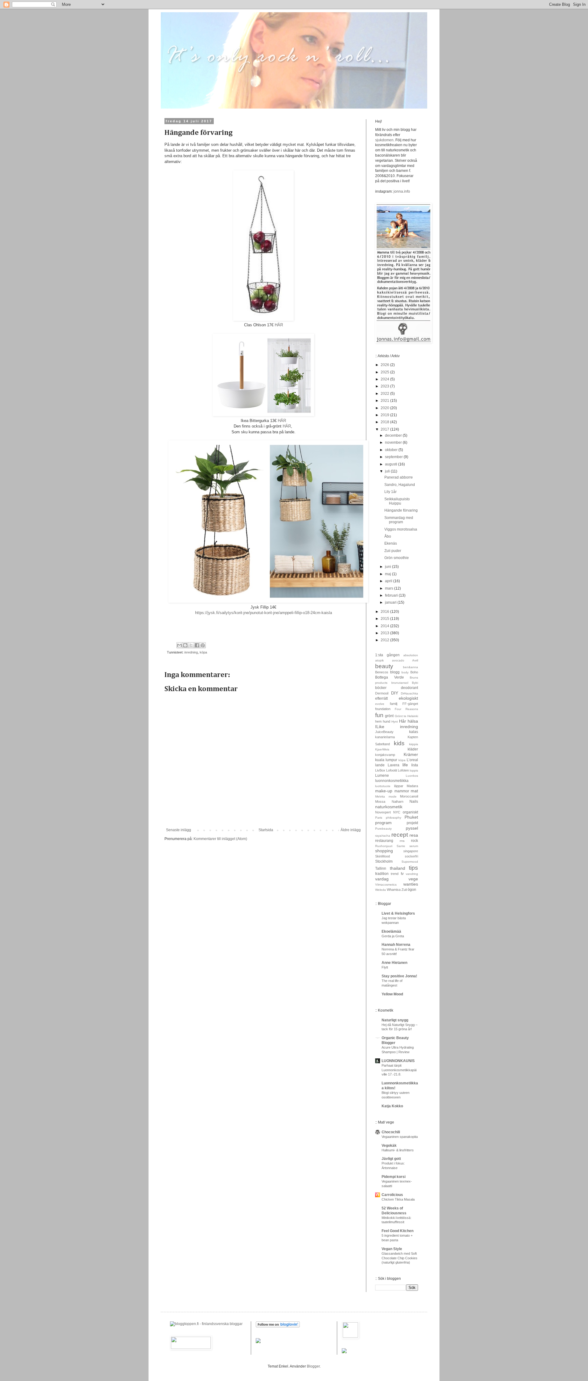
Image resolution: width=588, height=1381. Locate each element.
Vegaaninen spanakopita (400, 1136)
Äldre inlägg (351, 830)
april (389, 581)
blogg (395, 672)
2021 (385, 400)
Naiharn (397, 801)
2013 (385, 633)
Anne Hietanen (394, 963)
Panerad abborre (398, 477)
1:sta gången (387, 655)
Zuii (404, 889)
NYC (396, 812)
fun (379, 715)
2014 (385, 626)
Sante (401, 846)
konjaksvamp (385, 755)
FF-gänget (410, 703)
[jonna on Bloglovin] (278, 1326)
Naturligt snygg (395, 1020)
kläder (413, 749)
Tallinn (380, 868)
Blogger (313, 1366)
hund (386, 721)
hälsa (413, 721)
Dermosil (381, 693)
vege (413, 878)
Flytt (385, 967)
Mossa (380, 801)
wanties (410, 884)
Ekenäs (390, 543)
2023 (385, 386)
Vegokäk (389, 1145)
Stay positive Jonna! (399, 976)
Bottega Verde (389, 677)
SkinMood (382, 856)
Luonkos (412, 775)
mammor (401, 791)
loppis (414, 770)
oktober (391, 450)
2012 (385, 640)
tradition (382, 874)
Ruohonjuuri (383, 846)
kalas (413, 732)
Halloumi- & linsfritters (398, 1150)
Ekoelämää (391, 931)
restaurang (384, 841)
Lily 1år (390, 492)
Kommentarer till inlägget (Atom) (220, 839)
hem (378, 721)
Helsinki (412, 716)
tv (402, 874)
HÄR (279, 325)
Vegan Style (392, 1249)
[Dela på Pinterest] (203, 645)
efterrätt (381, 698)
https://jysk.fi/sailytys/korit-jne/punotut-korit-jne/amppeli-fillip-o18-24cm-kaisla (263, 612)
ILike (379, 726)
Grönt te (400, 716)
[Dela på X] (191, 645)
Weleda (380, 889)
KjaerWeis (382, 749)
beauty (384, 666)
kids (399, 743)
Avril (415, 660)
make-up (383, 790)
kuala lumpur (386, 760)
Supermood (409, 861)
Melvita (380, 796)
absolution (410, 655)
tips (413, 868)
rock (414, 841)
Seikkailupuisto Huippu (397, 501)
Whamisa (394, 889)
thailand (397, 868)
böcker (380, 688)
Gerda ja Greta (393, 936)
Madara (412, 786)
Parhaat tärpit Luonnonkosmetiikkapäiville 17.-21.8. (399, 1070)
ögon (412, 889)
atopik (379, 660)
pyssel (412, 828)
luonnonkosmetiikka (392, 781)
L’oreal (412, 760)
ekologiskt (408, 698)
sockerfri (411, 856)
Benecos (381, 672)
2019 (385, 415)
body (405, 672)
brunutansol (399, 682)
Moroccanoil (409, 796)
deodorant (409, 688)
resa (413, 835)
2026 (385, 365)
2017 (385, 429)
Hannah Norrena (396, 944)
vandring (412, 874)
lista (414, 765)
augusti (391, 464)
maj (388, 574)
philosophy (393, 817)
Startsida (265, 830)
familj (393, 703)
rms (402, 840)
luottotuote (382, 786)
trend (394, 874)
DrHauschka (409, 693)
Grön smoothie (396, 558)
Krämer (411, 754)
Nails (413, 801)
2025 (385, 372)
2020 (385, 408)
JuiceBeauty (384, 732)
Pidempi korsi (393, 1177)
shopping (384, 850)
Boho (414, 672)
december (394, 435)
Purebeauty (383, 828)
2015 (385, 618)
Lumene (382, 775)
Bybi (415, 682)
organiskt (410, 812)
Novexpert (383, 812)
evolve (379, 703)
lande (380, 765)
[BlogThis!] (185, 645)
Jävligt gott (391, 1159)
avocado (398, 660)
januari (391, 602)
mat (414, 790)
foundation (382, 709)
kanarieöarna (385, 737)
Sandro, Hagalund (399, 485)
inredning (191, 652)
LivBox (380, 770)
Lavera (393, 765)
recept (399, 834)
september (394, 457)
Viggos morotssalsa (400, 529)
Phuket (411, 817)
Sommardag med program (398, 520)
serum (413, 846)
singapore (410, 851)
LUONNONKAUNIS (398, 1061)
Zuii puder (392, 551)
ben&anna (410, 667)
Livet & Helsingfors (398, 913)
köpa (203, 652)
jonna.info (401, 191)
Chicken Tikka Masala (398, 1199)
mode (393, 796)
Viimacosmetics (386, 884)
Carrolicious (392, 1195)
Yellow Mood (392, 994)
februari (392, 595)
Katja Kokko (392, 1106)
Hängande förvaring (401, 510)
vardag (382, 878)
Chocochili (391, 1132)
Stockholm (384, 861)
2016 (385, 611)
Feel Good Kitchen (397, 1231)
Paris (378, 817)
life (405, 764)
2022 (385, 393)
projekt (412, 823)
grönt (389, 716)
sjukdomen (384, 140)
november (394, 442)
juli (388, 471)
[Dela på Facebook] (197, 645)
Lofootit (391, 770)
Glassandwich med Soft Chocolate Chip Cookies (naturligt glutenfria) (399, 1258)
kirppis (413, 744)
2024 (385, 379)
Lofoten (403, 770)
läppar (398, 786)
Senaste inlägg (178, 830)
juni (388, 567)
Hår (402, 721)
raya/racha (382, 835)
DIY (394, 693)
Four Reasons (406, 709)
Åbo (387, 536)
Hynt (394, 721)
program (383, 822)
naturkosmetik (388, 806)
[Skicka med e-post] (179, 645)
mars (389, 588)
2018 (385, 422)
